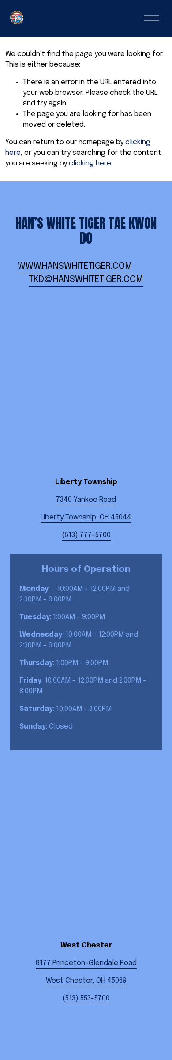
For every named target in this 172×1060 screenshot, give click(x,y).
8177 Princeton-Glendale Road (86, 963)
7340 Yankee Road (86, 500)
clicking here (90, 163)
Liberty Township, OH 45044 (86, 517)
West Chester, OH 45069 (86, 981)
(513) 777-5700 (86, 535)
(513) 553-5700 (86, 998)
